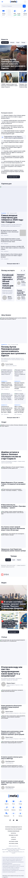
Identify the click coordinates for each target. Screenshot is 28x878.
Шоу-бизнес (5, 42)
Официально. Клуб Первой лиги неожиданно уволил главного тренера (13, 549)
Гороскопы (6, 809)
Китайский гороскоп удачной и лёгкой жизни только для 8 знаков (7, 281)
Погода (23, 42)
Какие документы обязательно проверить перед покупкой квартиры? (11, 707)
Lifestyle (12, 42)
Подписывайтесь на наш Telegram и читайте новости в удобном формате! (13, 137)
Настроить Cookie (13, 841)
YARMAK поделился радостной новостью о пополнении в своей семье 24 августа (9, 86)
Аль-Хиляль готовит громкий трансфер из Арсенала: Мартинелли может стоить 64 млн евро (13, 528)
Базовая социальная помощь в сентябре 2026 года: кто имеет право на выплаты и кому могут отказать (13, 248)
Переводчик (6, 815)
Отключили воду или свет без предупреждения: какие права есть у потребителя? (11, 671)
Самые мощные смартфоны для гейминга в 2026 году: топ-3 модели (12, 218)
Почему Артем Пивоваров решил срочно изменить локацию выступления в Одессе (13, 351)
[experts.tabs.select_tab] (21, 270)
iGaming (20, 815)
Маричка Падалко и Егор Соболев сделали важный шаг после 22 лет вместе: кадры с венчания (11, 255)
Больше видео (12, 632)
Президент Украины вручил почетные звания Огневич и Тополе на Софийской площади (19, 385)
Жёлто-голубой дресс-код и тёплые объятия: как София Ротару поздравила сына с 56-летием (19, 409)
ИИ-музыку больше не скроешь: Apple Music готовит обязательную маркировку (9, 232)
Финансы (13, 809)
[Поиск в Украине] (24, 6)
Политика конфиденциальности (13, 826)
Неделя (19, 559)
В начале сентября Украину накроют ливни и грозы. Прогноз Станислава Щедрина (13, 598)
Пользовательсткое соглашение (13, 829)
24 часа (8, 559)
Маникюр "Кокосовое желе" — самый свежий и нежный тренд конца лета (13, 566)
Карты (20, 809)
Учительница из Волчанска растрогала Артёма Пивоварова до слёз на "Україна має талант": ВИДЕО (6, 409)
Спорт (17, 42)
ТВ (13, 815)
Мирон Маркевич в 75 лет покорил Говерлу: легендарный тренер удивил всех (13, 484)
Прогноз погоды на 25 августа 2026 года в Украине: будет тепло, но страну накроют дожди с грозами (9, 620)
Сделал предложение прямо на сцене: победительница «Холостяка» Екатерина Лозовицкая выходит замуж (11, 240)
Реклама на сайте (13, 835)
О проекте (13, 839)
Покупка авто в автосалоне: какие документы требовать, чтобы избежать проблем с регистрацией (12, 733)
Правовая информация (13, 831)
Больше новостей (12, 263)
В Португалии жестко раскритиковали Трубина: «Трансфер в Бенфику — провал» (13, 506)
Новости (6, 803)
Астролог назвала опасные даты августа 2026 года (11, 757)
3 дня (13, 559)
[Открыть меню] (2, 2)
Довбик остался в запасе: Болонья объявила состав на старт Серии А (11, 455)
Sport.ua (13, 837)
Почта (13, 803)
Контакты (13, 833)
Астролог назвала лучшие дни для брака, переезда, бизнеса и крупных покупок (13, 782)
